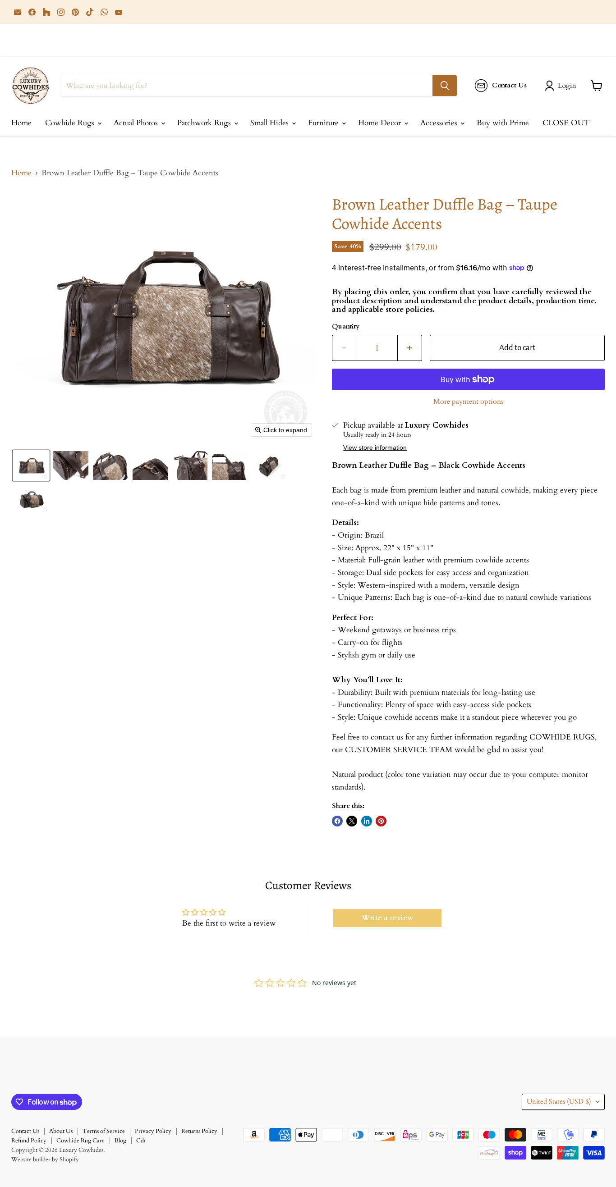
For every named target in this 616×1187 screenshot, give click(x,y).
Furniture (324, 123)
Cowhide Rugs (71, 123)
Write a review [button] (387, 918)
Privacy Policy (153, 1131)
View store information (375, 447)
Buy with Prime (503, 123)
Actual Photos (137, 123)
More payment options (468, 401)
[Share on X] (351, 821)
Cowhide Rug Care (80, 1141)
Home (21, 123)
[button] (562, 85)
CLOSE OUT (565, 123)
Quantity (345, 326)
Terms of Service (104, 1131)
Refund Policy (28, 1141)
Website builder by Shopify (45, 1159)
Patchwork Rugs (205, 123)
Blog (120, 1141)
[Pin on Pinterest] (381, 821)
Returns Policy (199, 1131)
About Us (61, 1131)
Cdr (141, 1141)
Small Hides (270, 123)
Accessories (440, 123)
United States (559, 1101)
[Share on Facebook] (337, 821)
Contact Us (25, 1131)
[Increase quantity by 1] (410, 348)
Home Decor (380, 123)
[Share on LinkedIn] (366, 821)
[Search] (444, 85)
